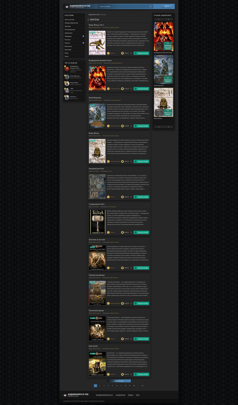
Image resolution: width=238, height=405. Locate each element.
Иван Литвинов (114, 277)
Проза (66, 56)
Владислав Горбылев (116, 63)
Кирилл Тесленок (97, 63)
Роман (66, 53)
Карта (137, 395)
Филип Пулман (96, 277)
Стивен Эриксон (97, 27)
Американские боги (96, 168)
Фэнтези (112, 53)
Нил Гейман (96, 171)
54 (142, 386)
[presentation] (159, 19)
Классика (67, 39)
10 (134, 386)
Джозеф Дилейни (97, 100)
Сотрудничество (120, 395)
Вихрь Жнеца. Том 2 (96, 25)
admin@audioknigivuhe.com (104, 395)
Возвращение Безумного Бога (100, 60)
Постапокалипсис (70, 29)
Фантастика (119, 126)
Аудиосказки (68, 33)
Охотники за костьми (97, 239)
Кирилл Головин (114, 27)
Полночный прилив (96, 310)
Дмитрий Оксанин (116, 100)
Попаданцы (113, 88)
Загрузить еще (119, 381)
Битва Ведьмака (95, 98)
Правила (130, 395)
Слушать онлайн (143, 53)
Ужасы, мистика (69, 19)
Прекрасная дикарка (97, 275)
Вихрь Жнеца (94, 133)
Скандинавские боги (96, 204)
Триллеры (68, 26)
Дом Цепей (93, 346)
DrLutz (110, 171)
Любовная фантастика (71, 23)
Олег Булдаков (112, 207)
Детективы (68, 50)
